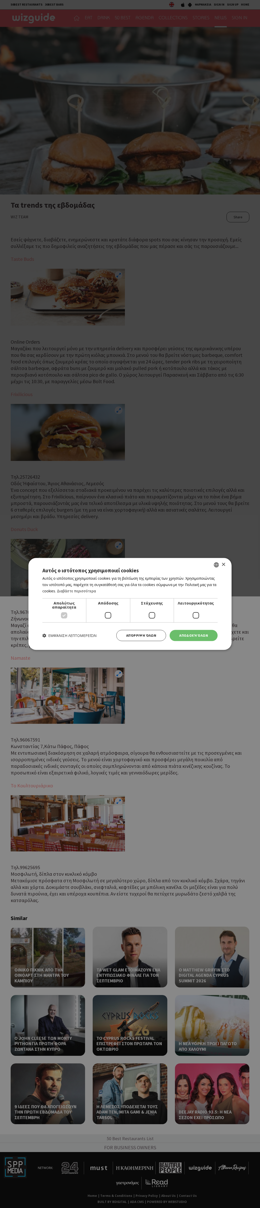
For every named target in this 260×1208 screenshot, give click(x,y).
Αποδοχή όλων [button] (193, 635)
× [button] (223, 565)
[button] (69, 635)
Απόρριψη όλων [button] (141, 635)
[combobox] (216, 564)
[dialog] (130, 604)
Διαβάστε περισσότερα (76, 591)
